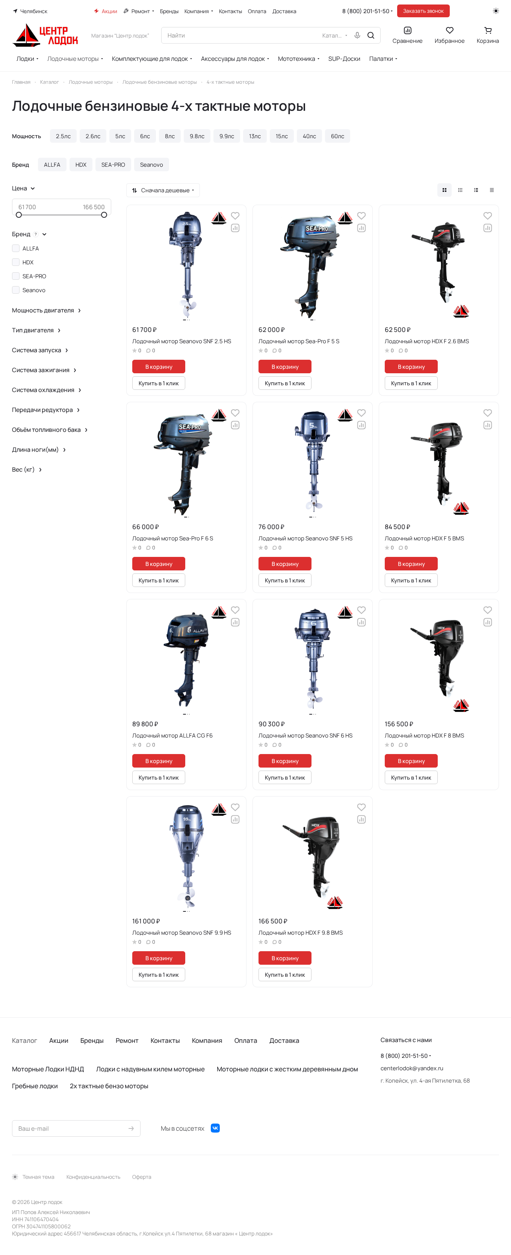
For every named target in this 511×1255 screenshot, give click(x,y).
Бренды (92, 1040)
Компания (207, 1040)
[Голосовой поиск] (357, 35)
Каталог (24, 1040)
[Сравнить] (235, 228)
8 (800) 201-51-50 (365, 11)
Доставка (284, 1040)
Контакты (165, 1040)
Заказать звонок (423, 10)
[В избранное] (235, 216)
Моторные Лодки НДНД (48, 1069)
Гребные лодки (35, 1086)
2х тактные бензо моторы (109, 1086)
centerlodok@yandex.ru (412, 1068)
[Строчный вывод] (476, 190)
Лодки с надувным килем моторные (150, 1069)
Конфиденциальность (93, 1176)
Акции (58, 1040)
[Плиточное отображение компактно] (460, 190)
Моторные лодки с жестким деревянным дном (287, 1069)
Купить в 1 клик (159, 383)
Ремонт (127, 1040)
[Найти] (371, 35)
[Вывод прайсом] (492, 190)
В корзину (158, 366)
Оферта (141, 1176)
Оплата (245, 1040)
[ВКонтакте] (215, 1128)
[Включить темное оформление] (496, 11)
